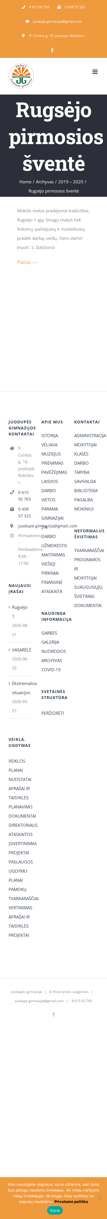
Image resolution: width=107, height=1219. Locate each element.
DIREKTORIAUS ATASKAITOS (21, 829)
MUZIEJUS (51, 454)
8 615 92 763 (81, 1000)
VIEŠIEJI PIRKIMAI (50, 568)
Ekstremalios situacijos (21, 687)
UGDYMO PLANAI (18, 875)
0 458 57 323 (24, 512)
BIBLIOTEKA (86, 490)
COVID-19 (51, 669)
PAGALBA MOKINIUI (84, 504)
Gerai (55, 1210)
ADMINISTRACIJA (86, 435)
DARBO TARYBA (81, 467)
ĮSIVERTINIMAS (21, 843)
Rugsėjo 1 (19, 611)
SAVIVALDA (85, 481)
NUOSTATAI (20, 779)
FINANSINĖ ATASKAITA (51, 586)
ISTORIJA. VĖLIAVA (50, 440)
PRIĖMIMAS (52, 463)
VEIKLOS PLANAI (17, 765)
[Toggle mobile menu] (95, 72)
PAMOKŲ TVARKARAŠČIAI (21, 893)
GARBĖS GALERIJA (50, 637)
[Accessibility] (100, 32)
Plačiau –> (27, 262)
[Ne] (100, 1198)
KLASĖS (81, 454)
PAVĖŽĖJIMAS (53, 472)
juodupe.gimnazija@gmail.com (25, 526)
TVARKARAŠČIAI (86, 550)
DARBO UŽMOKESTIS (53, 540)
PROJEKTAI (19, 852)
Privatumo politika (71, 1201)
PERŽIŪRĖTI (52, 713)
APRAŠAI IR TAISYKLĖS (19, 793)
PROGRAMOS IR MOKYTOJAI (86, 569)
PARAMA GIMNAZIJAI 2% (52, 518)
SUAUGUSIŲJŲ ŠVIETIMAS (86, 591)
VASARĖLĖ (21, 650)
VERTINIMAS (20, 907)
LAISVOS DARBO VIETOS (49, 490)
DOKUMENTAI (86, 605)
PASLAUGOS (21, 862)
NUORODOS (53, 651)
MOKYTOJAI (85, 444)
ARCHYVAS (51, 660)
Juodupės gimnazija (26, 991)
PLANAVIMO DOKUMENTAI (21, 811)
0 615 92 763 (24, 496)
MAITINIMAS (53, 555)
